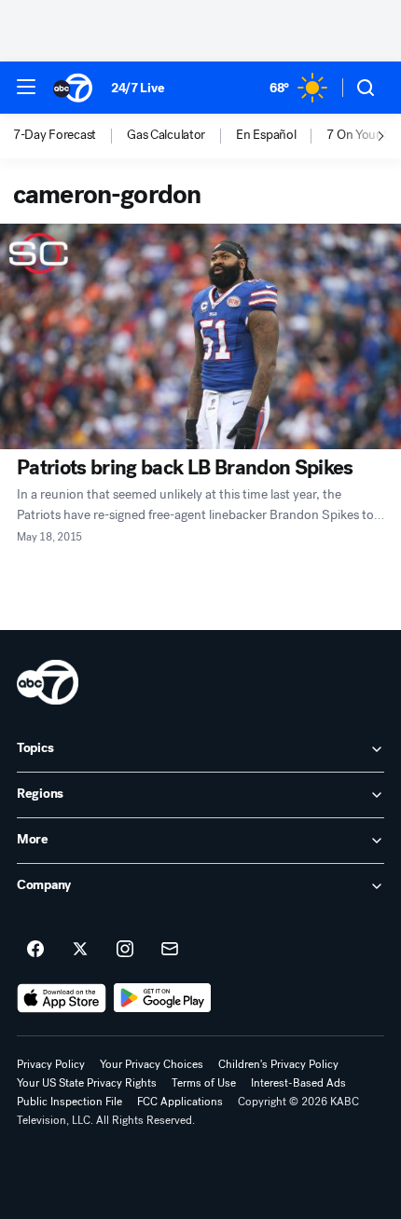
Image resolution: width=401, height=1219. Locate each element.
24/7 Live (137, 88)
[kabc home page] (47, 682)
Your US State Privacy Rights (87, 1083)
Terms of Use (204, 1083)
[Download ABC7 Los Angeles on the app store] (61, 998)
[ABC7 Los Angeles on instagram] (125, 949)
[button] (26, 86)
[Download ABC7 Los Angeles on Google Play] (163, 998)
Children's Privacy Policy (278, 1064)
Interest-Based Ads (298, 1083)
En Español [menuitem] (266, 135)
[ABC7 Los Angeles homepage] (72, 88)
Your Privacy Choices (151, 1064)
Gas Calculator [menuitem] (166, 135)
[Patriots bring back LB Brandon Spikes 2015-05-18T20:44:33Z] (200, 336)
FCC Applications (180, 1101)
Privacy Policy (51, 1064)
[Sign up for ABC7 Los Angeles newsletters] (169, 949)
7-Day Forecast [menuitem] (54, 135)
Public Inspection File (69, 1101)
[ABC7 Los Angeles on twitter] (80, 949)
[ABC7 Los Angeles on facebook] (35, 949)
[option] (70, 136)
